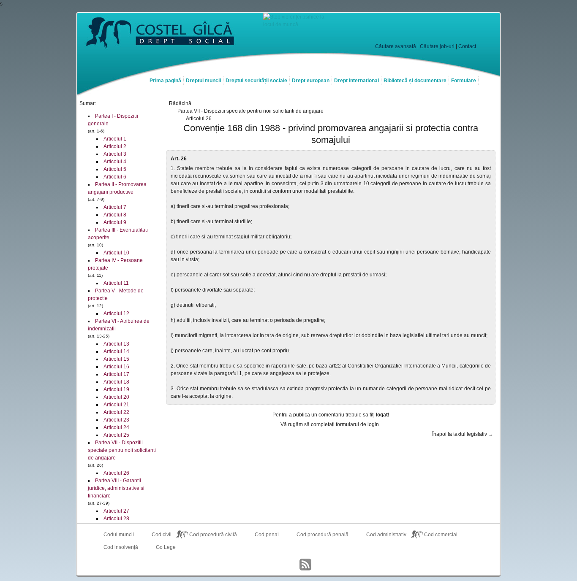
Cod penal (267, 535)
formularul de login (358, 424)
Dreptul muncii (203, 81)
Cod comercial (440, 535)
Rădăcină (180, 103)
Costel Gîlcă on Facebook (271, 564)
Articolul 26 (116, 473)
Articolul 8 (114, 215)
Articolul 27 (116, 511)
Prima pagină (165, 81)
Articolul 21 (116, 405)
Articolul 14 (116, 351)
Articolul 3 (114, 154)
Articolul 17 (116, 374)
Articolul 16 (116, 367)
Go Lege (166, 547)
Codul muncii (118, 535)
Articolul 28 (116, 519)
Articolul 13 (116, 344)
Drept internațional (356, 81)
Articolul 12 (116, 313)
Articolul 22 (116, 412)
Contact (467, 46)
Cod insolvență (120, 547)
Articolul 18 (116, 382)
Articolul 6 (114, 177)
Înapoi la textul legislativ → (462, 434)
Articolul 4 (114, 162)
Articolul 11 (116, 283)
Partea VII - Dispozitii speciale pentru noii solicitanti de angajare (122, 450)
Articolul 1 (114, 139)
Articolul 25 (116, 435)
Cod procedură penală (322, 535)
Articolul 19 (116, 389)
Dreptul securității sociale (256, 81)
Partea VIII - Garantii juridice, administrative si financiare (116, 488)
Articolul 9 (114, 222)
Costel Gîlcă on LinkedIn (288, 564)
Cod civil (161, 535)
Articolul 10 (116, 253)
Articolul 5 (114, 169)
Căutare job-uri (437, 46)
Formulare (463, 81)
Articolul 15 (116, 359)
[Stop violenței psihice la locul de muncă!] (297, 24)
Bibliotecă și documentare (415, 81)
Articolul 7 (114, 207)
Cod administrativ (386, 535)
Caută (460, 30)
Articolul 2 (114, 146)
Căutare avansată (395, 46)
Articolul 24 (116, 427)
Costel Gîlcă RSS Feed (305, 564)
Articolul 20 (116, 397)
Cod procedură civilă (213, 535)
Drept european (310, 81)
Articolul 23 (116, 420)
